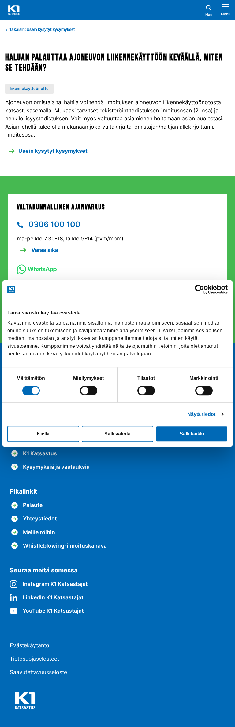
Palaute (33, 505)
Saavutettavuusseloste (38, 672)
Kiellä (43, 433)
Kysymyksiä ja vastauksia (56, 467)
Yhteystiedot (40, 518)
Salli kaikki (192, 433)
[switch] (88, 390)
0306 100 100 (53, 224)
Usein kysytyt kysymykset (53, 151)
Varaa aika (44, 250)
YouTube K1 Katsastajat (53, 611)
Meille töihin (39, 532)
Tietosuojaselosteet (34, 658)
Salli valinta (117, 433)
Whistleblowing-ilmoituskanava (65, 545)
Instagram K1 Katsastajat (55, 584)
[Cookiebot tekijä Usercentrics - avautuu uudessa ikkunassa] (201, 289)
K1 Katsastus (40, 453)
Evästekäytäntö (29, 645)
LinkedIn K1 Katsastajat (53, 597)
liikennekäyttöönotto (29, 88)
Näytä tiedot (201, 414)
